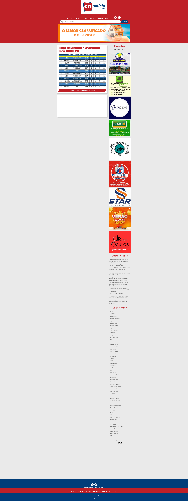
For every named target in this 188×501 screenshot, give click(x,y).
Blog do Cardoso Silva (115, 321)
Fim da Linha (113, 356)
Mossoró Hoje (113, 382)
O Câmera (112, 393)
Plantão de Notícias (115, 408)
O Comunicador (113, 396)
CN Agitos (112, 335)
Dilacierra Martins (114, 344)
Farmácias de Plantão (105, 18)
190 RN (112, 311)
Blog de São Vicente (115, 318)
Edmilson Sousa (114, 351)
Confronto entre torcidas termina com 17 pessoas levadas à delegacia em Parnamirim (119, 269)
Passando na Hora (114, 403)
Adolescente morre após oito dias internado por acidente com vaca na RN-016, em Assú (119, 289)
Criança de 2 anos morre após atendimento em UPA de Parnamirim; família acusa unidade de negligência (118, 278)
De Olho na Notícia (114, 342)
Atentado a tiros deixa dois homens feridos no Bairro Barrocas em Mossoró (119, 297)
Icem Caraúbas (113, 363)
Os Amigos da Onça (115, 401)
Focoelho (112, 358)
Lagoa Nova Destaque (115, 375)
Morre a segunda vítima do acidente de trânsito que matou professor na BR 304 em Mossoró (119, 301)
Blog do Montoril (114, 325)
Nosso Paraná (113, 389)
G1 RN (111, 361)
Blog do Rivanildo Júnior (116, 328)
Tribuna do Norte (114, 433)
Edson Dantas (113, 354)
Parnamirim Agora (114, 398)
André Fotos (113, 314)
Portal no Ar (113, 412)
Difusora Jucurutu (114, 347)
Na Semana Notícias (115, 384)
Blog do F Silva (113, 323)
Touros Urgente (114, 431)
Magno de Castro (114, 379)
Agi (94, 498)
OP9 (111, 415)
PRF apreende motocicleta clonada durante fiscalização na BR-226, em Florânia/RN (118, 284)
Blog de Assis (113, 316)
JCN (111, 370)
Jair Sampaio (113, 365)
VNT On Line (113, 436)
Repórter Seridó (114, 419)
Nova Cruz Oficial (114, 391)
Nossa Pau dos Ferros (115, 386)
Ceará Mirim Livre (114, 330)
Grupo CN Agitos (96, 495)
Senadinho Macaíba (114, 422)
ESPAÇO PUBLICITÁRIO (116, 265)
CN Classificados (90, 18)
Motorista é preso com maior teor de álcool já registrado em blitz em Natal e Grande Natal (119, 261)
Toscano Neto (113, 429)
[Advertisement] (82, 106)
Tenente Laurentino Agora (116, 426)
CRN (111, 340)
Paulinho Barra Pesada (115, 405)
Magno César (113, 377)
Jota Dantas (113, 372)
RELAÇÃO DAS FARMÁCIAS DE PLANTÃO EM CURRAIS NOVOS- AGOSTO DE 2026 (79, 49)
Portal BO (112, 410)
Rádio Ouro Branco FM (115, 417)
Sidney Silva (113, 424)
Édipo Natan (113, 349)
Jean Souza (112, 368)
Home (69, 18)
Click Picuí (112, 333)
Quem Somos (78, 18)
